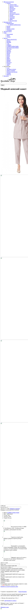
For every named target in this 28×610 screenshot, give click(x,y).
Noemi (8, 54)
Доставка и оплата (11, 69)
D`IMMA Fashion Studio (13, 46)
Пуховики (9, 30)
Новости (9, 74)
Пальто (8, 27)
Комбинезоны (10, 23)
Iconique (9, 50)
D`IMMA (9, 45)
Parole (8, 57)
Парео (8, 35)
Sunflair (8, 63)
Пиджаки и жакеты (14, 14)
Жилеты (12, 7)
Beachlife (9, 42)
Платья (11, 15)
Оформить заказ (5, 607)
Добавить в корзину (15, 508)
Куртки (8, 26)
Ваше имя (3, 564)
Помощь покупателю (12, 72)
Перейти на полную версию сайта (9, 586)
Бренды (5, 38)
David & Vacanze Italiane (13, 47)
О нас (8, 67)
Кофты (11, 11)
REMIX (8, 61)
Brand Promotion (23, 591)
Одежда (9, 3)
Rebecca (9, 59)
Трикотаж (12, 18)
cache (8, 65)
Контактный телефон (6, 567)
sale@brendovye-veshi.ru (10, 600)
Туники (8, 36)
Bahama (8, 41)
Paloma (8, 55)
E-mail (2, 572)
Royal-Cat (9, 62)
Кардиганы (12, 8)
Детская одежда (8, 31)
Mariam (8, 53)
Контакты (6, 76)
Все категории (13, 20)
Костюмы (12, 10)
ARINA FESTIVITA (12, 39)
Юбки (11, 19)
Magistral (9, 51)
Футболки (12, 16)
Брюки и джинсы (14, 6)
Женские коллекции (9, 1)
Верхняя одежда (8, 22)
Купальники (10, 34)
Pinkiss (8, 58)
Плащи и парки (10, 28)
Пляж (5, 32)
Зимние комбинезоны (15, 24)
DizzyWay (9, 49)
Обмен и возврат (11, 70)
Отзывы (9, 73)
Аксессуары (13, 12)
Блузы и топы (13, 4)
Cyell (8, 43)
